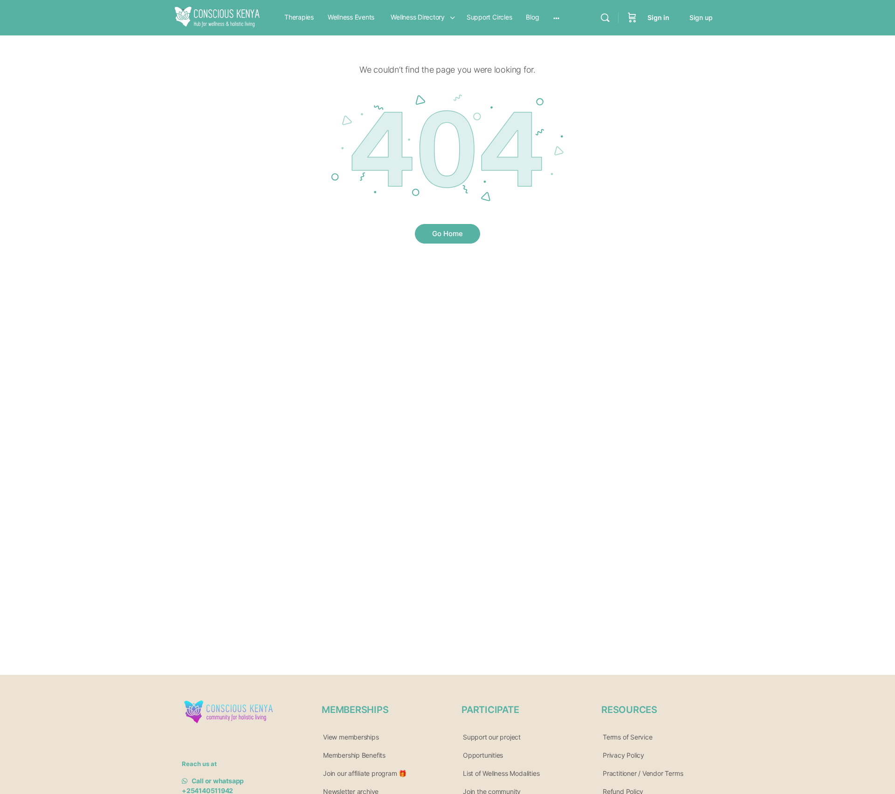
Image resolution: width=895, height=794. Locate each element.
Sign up (701, 17)
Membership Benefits (354, 755)
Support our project (492, 737)
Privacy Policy (623, 755)
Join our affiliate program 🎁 (364, 773)
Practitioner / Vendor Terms (643, 773)
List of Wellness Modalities (501, 773)
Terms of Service (628, 737)
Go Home (447, 233)
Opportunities (483, 755)
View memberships (351, 737)
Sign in (658, 17)
